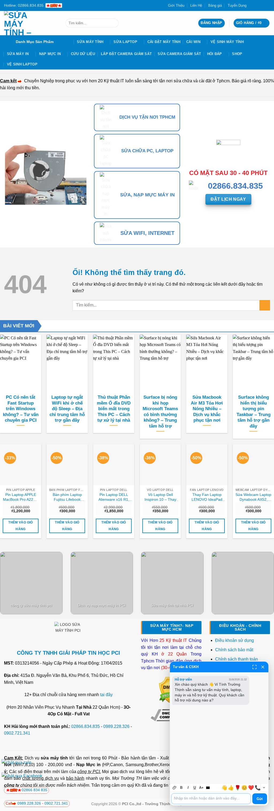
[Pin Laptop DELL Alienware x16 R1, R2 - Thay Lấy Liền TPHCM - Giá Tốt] (113, 464)
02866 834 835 (34, 790)
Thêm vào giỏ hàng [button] (20, 526)
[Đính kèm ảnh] (174, 787)
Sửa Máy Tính (90, 42)
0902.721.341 (17, 733)
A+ (201, 788)
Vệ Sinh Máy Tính (227, 42)
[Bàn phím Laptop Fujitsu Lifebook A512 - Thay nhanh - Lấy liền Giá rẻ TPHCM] (67, 464)
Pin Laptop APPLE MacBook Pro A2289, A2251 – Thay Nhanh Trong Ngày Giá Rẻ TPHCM (21, 497)
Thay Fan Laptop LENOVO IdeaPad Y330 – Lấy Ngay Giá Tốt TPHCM (207, 497)
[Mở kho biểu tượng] (264, 787)
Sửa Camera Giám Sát (179, 54)
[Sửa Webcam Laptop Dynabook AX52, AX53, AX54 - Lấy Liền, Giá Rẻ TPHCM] (253, 464)
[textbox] (211, 798)
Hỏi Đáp (214, 54)
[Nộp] (113, 23)
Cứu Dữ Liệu (83, 54)
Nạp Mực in (88, 764)
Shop (237, 54)
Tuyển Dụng (237, 5)
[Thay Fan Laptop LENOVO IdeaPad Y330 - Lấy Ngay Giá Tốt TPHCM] (206, 464)
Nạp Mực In (50, 54)
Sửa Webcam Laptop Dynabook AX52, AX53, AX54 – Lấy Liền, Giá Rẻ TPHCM (253, 497)
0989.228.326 (116, 726)
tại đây (106, 694)
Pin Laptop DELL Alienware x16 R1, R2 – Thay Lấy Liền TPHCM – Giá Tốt (113, 497)
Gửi (260, 799)
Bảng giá (215, 5)
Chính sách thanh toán (236, 659)
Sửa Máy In (18, 54)
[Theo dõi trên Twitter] (257, 5)
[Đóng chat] (263, 667)
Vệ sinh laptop (22, 64)
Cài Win (193, 42)
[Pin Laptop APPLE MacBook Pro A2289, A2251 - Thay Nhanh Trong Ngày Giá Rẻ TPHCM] (20, 464)
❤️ (251, 787)
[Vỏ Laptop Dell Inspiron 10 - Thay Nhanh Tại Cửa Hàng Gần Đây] (160, 464)
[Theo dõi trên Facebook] (252, 5)
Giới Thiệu (176, 5)
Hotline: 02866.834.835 (24, 5)
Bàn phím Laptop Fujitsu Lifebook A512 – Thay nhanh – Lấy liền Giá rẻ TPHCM (67, 497)
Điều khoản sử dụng (234, 640)
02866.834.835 (85, 726)
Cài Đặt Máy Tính (163, 42)
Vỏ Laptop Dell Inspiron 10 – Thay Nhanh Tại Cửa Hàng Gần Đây (160, 497)
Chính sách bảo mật (234, 649)
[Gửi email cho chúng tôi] (262, 5)
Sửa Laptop (125, 42)
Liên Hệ (196, 5)
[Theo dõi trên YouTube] (267, 5)
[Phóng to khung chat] (254, 667)
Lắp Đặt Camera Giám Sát (126, 54)
